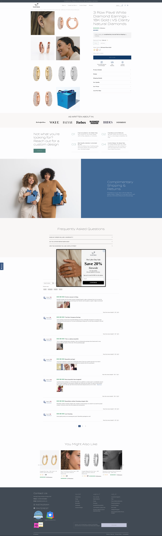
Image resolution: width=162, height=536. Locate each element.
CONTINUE (93, 282)
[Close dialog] (104, 251)
